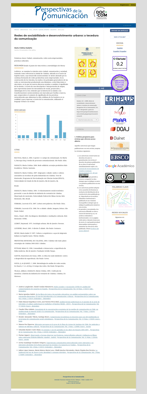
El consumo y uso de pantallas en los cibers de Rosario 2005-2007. (65, 330)
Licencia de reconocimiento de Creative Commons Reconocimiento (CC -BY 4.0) (89, 171)
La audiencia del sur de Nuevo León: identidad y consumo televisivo (58, 351)
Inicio (16, 29)
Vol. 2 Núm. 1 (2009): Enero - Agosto (42, 29)
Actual (51, 25)
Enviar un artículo (119, 30)
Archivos (61, 25)
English (120, 48)
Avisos (71, 25)
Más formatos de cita (85, 120)
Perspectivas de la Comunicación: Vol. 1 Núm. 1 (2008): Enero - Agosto (65, 327)
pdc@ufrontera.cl (73, 381)
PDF (102, 88)
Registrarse (124, 5)
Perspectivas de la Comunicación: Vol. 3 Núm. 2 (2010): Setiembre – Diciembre (59, 331)
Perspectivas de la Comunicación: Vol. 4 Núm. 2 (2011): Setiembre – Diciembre (54, 346)
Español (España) (119, 51)
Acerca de (82, 25)
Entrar (133, 5)
